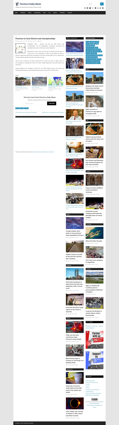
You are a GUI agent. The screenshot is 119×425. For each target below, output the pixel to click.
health (98, 63)
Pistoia (21, 108)
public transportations (91, 57)
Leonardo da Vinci (97, 51)
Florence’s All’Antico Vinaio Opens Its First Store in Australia (74, 309)
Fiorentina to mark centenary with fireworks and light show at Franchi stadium (74, 188)
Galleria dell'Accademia (91, 55)
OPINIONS (88, 224)
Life (49, 12)
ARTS (87, 69)
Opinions (62, 12)
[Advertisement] (59, 24)
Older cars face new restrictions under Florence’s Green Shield (73, 337)
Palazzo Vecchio (90, 47)
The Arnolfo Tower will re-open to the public (26, 112)
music (96, 47)
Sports (55, 12)
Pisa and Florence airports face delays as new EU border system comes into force (74, 207)
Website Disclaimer (90, 380)
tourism (97, 41)
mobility (98, 49)
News (16, 12)
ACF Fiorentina (89, 43)
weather (88, 45)
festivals (99, 59)
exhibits (92, 41)
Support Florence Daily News (92, 395)
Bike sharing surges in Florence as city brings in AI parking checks (75, 361)
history (88, 53)
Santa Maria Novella (91, 59)
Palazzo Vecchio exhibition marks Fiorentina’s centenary (94, 190)
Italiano (70, 12)
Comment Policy (89, 391)
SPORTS (88, 171)
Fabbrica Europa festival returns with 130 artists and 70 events (94, 139)
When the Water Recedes (94, 241)
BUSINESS (69, 265)
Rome (92, 53)
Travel (29, 12)
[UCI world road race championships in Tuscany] (23, 81)
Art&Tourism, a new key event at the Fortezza (52, 112)
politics (100, 55)
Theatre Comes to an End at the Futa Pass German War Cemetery (74, 256)
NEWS (68, 214)
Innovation (37, 12)
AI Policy (88, 384)
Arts (44, 12)
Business (23, 12)
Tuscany (26, 108)
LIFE (87, 120)
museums (96, 43)
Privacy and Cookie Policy (91, 382)
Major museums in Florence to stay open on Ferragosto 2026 (94, 111)
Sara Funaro (89, 51)
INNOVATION (70, 369)
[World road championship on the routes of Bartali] (39, 81)
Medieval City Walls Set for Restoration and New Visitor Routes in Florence (74, 104)
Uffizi (87, 41)
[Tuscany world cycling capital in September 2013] (55, 81)
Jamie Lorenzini (33, 41)
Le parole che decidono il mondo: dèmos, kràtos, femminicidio (94, 313)
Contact (87, 388)
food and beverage (90, 49)
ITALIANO (88, 269)
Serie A (92, 45)
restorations (97, 61)
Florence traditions (91, 63)
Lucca (17, 108)
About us (88, 386)
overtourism (89, 61)
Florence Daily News (30, 3)
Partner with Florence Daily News (93, 393)
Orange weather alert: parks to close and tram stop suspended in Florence (75, 233)
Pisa (95, 53)
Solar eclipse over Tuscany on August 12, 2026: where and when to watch (74, 414)
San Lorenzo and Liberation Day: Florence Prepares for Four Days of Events (94, 162)
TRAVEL (68, 318)
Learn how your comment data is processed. (44, 152)
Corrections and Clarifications (92, 389)
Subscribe (52, 103)
